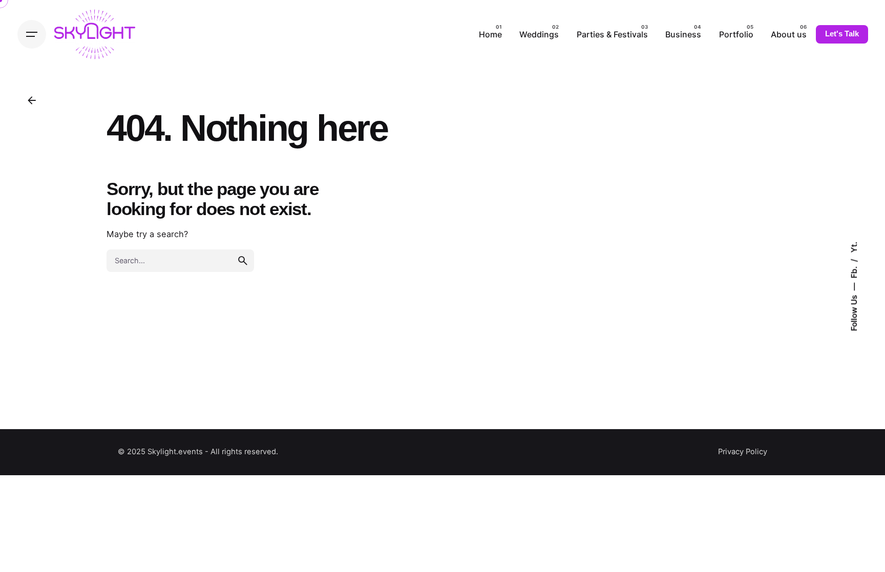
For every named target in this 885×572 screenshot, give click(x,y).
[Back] (31, 100)
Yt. (853, 246)
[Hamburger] (31, 34)
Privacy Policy (742, 451)
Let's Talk (842, 34)
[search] (242, 260)
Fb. (853, 271)
